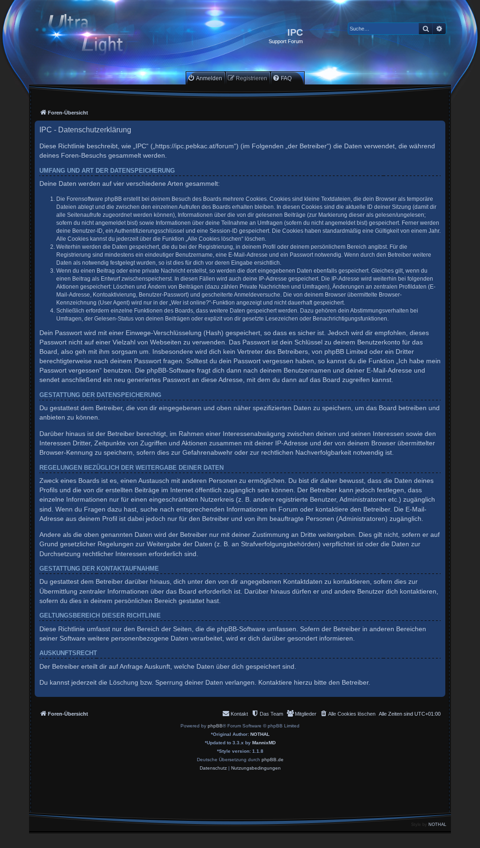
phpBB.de (273, 759)
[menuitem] (205, 78)
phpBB (215, 725)
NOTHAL (260, 734)
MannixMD (264, 742)
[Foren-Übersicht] (93, 35)
